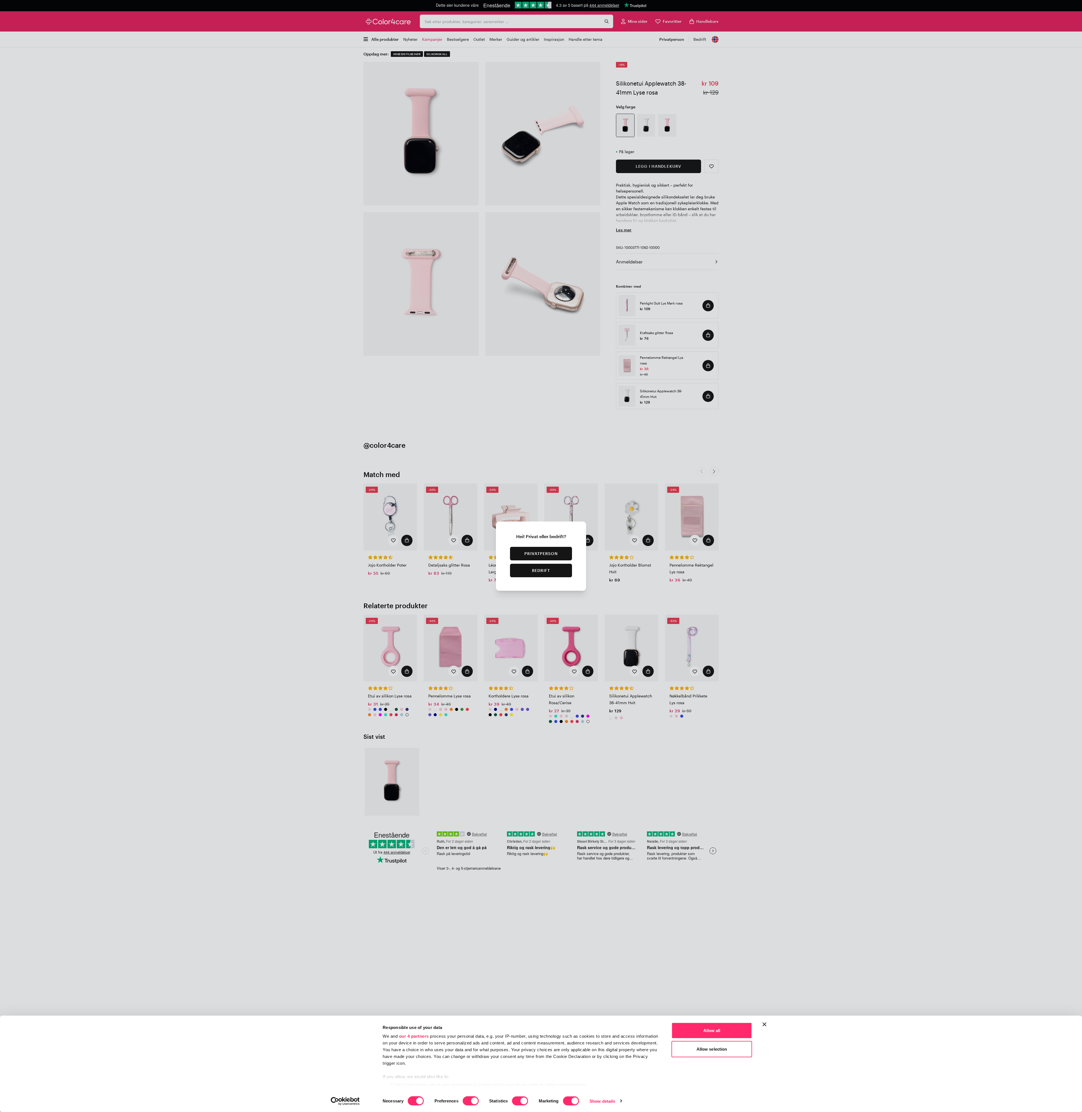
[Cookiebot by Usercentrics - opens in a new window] (345, 1101)
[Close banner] (764, 1024)
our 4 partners (414, 1036)
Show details (602, 1100)
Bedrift (541, 570)
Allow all (711, 1030)
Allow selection (712, 1048)
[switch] (471, 1101)
